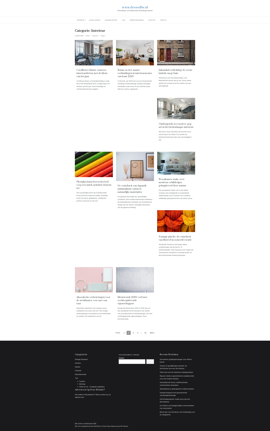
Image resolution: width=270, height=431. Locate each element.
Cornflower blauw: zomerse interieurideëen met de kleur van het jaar (91, 73)
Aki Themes (124, 426)
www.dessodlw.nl (135, 7)
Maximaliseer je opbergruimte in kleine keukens (177, 389)
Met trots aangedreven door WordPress (88, 426)
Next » (152, 333)
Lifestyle (151, 20)
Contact (163, 20)
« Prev (117, 333)
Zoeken (121, 358)
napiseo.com (79, 397)
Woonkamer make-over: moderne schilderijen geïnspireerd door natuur (172, 182)
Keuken (77, 367)
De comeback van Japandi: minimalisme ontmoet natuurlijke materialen (132, 188)
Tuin (123, 20)
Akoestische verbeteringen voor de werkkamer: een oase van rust (93, 300)
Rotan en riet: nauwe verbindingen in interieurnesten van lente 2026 (135, 73)
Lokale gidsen (94, 20)
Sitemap (82, 384)
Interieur (80, 20)
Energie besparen (137, 20)
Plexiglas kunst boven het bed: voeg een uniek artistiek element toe (93, 185)
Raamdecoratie (111, 20)
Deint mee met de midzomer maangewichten (176, 372)
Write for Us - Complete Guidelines (92, 387)
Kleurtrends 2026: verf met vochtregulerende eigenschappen (132, 300)
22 (145, 333)
